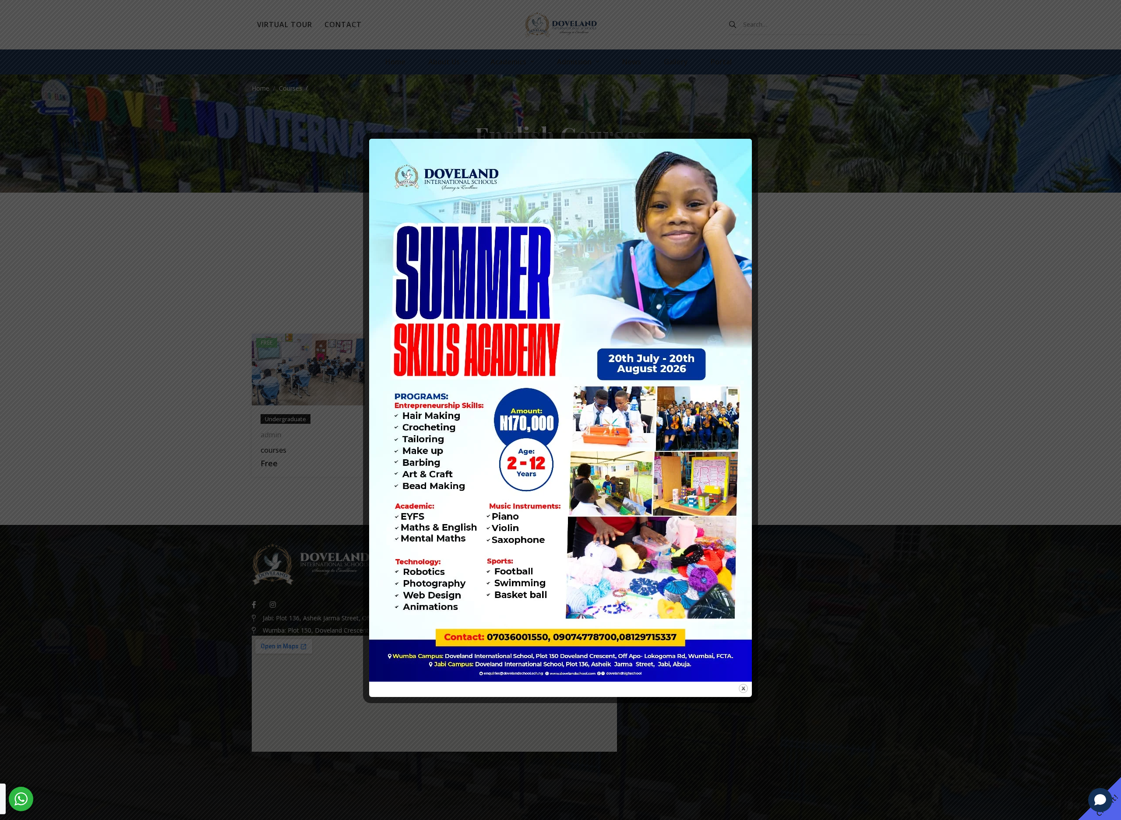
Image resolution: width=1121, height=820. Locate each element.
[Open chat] (1100, 799)
